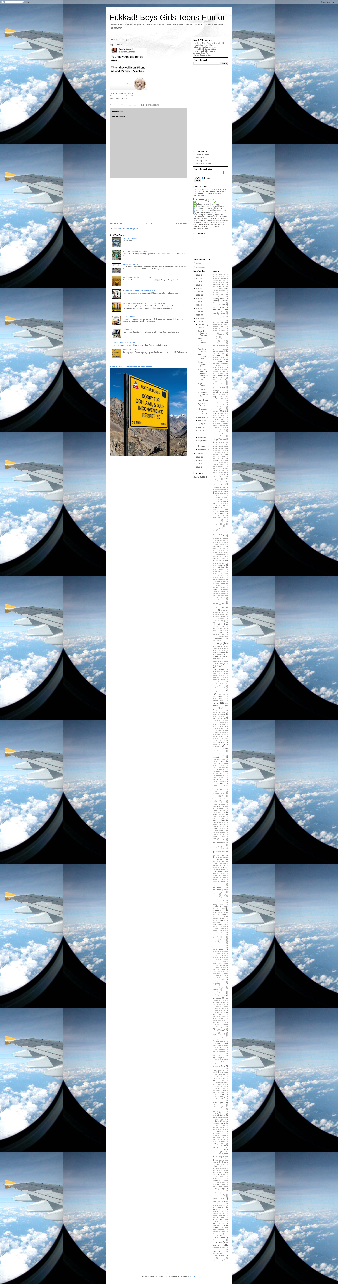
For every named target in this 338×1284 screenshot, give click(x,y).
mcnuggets (216, 847)
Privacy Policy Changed (202, 340)
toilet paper (224, 1158)
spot (223, 1080)
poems (222, 969)
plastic (220, 963)
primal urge (224, 986)
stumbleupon (220, 1100)
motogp (220, 892)
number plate (217, 930)
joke (216, 800)
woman (217, 1242)
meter (214, 861)
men (226, 851)
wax (224, 1213)
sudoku (225, 1107)
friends (215, 636)
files (214, 622)
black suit (217, 384)
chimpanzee (216, 479)
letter (214, 818)
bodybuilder (216, 402)
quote (226, 996)
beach (220, 361)
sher (226, 1047)
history (226, 738)
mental (217, 857)
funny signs (216, 665)
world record (217, 1254)
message (225, 857)
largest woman (218, 814)
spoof (223, 1078)
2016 (198, 308)
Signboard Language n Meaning (135, 251)
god (223, 714)
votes (214, 1205)
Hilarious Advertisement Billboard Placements (140, 290)
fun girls (216, 641)
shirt (214, 1051)
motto (217, 896)
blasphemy (216, 388)
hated (226, 730)
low (224, 834)
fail (219, 595)
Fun (224, 638)
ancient (215, 316)
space (222, 1076)
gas (214, 683)
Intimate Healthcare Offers (203, 45)
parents (223, 943)
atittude (217, 339)
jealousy (223, 796)
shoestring (222, 1051)
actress (215, 282)
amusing (225, 305)
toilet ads (223, 1144)
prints (216, 988)
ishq (221, 793)
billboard (217, 378)
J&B (226, 793)
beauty (215, 367)
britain (221, 417)
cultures (223, 521)
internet (220, 783)
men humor (218, 853)
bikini (226, 376)
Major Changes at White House (203, 386)
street (222, 1092)
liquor (223, 820)
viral (222, 1199)
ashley (215, 333)
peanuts (215, 947)
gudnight (215, 724)
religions (217, 1006)
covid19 (216, 507)
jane (216, 796)
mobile (225, 867)
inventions (220, 789)
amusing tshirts (218, 312)
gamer (224, 677)
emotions (215, 587)
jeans (214, 798)
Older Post (181, 223)
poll (216, 977)
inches (215, 761)
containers (216, 495)
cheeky (215, 472)
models (215, 875)
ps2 (214, 994)
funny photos (217, 654)
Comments (201, 268)
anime (217, 320)
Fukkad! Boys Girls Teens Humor (167, 17)
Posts (199, 264)
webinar (215, 1215)
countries (223, 503)
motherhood (216, 885)
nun (224, 930)
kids (214, 806)
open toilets (216, 937)
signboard (216, 1058)
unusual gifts (220, 1182)
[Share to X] (152, 105)
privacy (223, 988)
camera (215, 438)
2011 (198, 292)
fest (227, 618)
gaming (215, 681)
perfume (217, 953)
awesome (222, 343)
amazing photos (219, 299)
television (220, 1131)
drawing (215, 558)
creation (215, 515)
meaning (225, 847)
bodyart (220, 400)
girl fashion (217, 696)
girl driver (222, 694)
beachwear (216, 363)
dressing (215, 563)
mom (223, 879)
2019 (198, 315)
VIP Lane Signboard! (130, 238)
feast (216, 612)
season (215, 1033)
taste (217, 1121)
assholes (215, 337)
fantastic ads (218, 602)
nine (224, 924)
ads (220, 286)
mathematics (216, 845)
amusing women (219, 314)
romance (220, 1014)
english (215, 589)
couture (215, 505)
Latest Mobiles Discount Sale (204, 47)
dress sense (218, 560)
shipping (223, 1049)
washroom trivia (218, 1211)
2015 (198, 305)
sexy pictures (220, 1041)
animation (225, 318)
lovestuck (215, 834)
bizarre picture (220, 382)
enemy (223, 587)
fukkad (217, 638)
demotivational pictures (220, 538)
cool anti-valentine (220, 499)
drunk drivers (218, 569)
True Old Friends (129, 317)
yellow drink (222, 1258)
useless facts (218, 1190)
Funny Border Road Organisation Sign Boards (131, 367)
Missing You (216, 867)
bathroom (216, 355)
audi (216, 341)
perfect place (224, 951)
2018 (198, 312)
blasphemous (217, 386)
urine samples (223, 1186)
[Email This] (147, 105)
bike (219, 375)
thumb (214, 1141)
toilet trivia (220, 1164)
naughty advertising (220, 909)
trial (220, 1172)
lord (220, 830)
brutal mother (217, 423)
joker (223, 800)
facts (214, 595)
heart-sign (216, 734)
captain (223, 438)
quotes (218, 998)
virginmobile (216, 1201)
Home (149, 223)
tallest (226, 1117)
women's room (218, 1249)
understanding (217, 1178)
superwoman (216, 1111)
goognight (222, 716)
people (221, 949)
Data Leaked (202, 346)
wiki (227, 1235)
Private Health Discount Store (204, 49)
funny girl (223, 648)
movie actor (216, 898)
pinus (214, 963)
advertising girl (217, 294)
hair (222, 728)
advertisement (222, 288)
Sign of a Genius (201, 405)
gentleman (220, 686)
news (223, 920)
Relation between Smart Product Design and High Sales (144, 303)
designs (223, 540)
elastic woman (223, 579)
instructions (217, 779)
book (223, 407)
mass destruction (219, 843)
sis (220, 1060)
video (215, 1199)
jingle (220, 798)
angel (223, 316)
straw (214, 1092)
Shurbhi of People (202, 155)
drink (223, 563)
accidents (224, 278)
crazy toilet (224, 511)
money (223, 881)
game (223, 675)
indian (214, 763)
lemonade (222, 816)
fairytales (217, 598)
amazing (223, 296)
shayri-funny (218, 1047)
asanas (223, 330)
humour (215, 753)
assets (222, 334)
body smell (224, 398)
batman (225, 359)
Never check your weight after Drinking (137, 277)
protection (222, 992)
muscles (225, 898)
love (226, 830)
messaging (220, 859)
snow (223, 1068)
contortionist (216, 497)
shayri (226, 1045)
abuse (223, 276)
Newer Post (116, 223)
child (223, 475)
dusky (226, 573)
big (213, 373)
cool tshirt (216, 501)
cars (222, 458)
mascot (215, 840)
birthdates (216, 380)
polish (226, 973)
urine (214, 1186)
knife (226, 806)
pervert (226, 953)
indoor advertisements (220, 767)
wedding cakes (218, 1217)
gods (214, 716)
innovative (216, 771)
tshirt (217, 1174)
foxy (214, 628)
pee (214, 949)
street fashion (218, 1095)
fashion (215, 604)
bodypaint (216, 405)
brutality (217, 427)
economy (223, 575)
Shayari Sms (217, 1045)
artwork (215, 330)
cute (226, 526)
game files (216, 677)
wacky (221, 1205)
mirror (223, 865)
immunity (216, 757)
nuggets (223, 928)
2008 (198, 282)
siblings (215, 1055)
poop (223, 977)
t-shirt (222, 1115)
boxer (223, 409)
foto (223, 626)
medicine (218, 851)
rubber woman (218, 1018)
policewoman (216, 973)
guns (214, 726)
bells (216, 371)
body (214, 397)
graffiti (225, 718)
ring (227, 1010)
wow (226, 1254)
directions (215, 542)
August (201, 437)
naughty (215, 906)
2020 (198, 318)
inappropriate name (219, 759)
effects (215, 579)
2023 (198, 457)
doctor (214, 550)
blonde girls (218, 392)
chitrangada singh (222, 481)
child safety (218, 476)
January (201, 325)
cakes (226, 434)
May (200, 427)
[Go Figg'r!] (206, 204)
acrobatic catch (220, 280)
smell (216, 1066)
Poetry (215, 971)
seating (223, 1033)
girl (226, 690)
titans (223, 1141)
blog (223, 388)
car (214, 440)
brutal (223, 421)
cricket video (216, 520)
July (200, 434)
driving (215, 567)
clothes (223, 489)
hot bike (215, 744)
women (216, 1245)
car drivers (223, 440)
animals (215, 318)
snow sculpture (218, 1070)
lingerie (215, 820)
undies (226, 1180)
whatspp (215, 1231)
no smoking (224, 926)
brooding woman (220, 419)
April (200, 424)
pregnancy (216, 984)
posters (222, 979)
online (223, 934)
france (220, 628)
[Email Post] (142, 105)
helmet (215, 736)
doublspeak (224, 552)
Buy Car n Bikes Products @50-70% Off (208, 43)
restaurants (218, 1010)
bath (226, 351)
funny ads (216, 646)
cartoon (215, 460)
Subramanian (217, 1107)
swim (214, 1115)
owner (224, 937)
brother (215, 421)
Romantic (215, 1016)
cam (224, 436)
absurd (215, 276)
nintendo (215, 926)
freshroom (216, 634)
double (215, 552)
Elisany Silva (220, 585)
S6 (222, 1022)
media (225, 849)
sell (224, 1035)
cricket (214, 517)
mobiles (222, 873)
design (217, 540)
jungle (223, 804)
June (200, 431)
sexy (226, 1039)
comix (224, 493)
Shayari (216, 1043)
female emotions (218, 618)
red (227, 1004)
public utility (216, 996)
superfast (220, 1109)
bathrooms (216, 359)
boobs (217, 407)
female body (224, 614)
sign (223, 1055)
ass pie (215, 334)
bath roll (220, 353)
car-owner (216, 454)
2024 (198, 460)
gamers (215, 679)
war (227, 1205)
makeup (215, 836)
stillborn (217, 1088)
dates (220, 534)
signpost (225, 1058)
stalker (220, 1084)
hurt (221, 753)
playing (217, 967)
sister (226, 1060)
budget (225, 427)
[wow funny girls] (219, 210)
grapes (217, 720)
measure (217, 849)
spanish (215, 1078)
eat (216, 575)
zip (227, 1260)
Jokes (215, 802)
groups (223, 722)
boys (222, 411)
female (215, 614)
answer (223, 320)
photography (219, 959)
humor (225, 749)
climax (217, 489)
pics (226, 959)
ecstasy (222, 577)
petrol (216, 955)
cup (224, 524)
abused (215, 278)
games (223, 679)
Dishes (217, 544)
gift (227, 688)
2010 (198, 288)
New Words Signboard (131, 264)
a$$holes (222, 274)
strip (219, 1098)
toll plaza (223, 1168)
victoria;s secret (218, 1197)
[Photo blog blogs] (202, 210)
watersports (216, 1213)
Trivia (226, 1172)
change (215, 468)
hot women (217, 747)
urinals (223, 1184)
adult (226, 286)
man (214, 839)
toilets (215, 1166)
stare (226, 1084)
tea (223, 1123)
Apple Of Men (203, 400)
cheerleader (224, 472)
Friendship (224, 636)
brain (214, 413)
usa (216, 1189)
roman (225, 1012)
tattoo (217, 1123)
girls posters (220, 710)
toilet (214, 1144)
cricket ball (222, 517)
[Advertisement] (148, 199)
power (222, 982)
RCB (214, 1004)
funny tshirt (216, 671)
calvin (217, 436)
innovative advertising (219, 775)
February (202, 417)
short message (218, 1053)
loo (216, 830)
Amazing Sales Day (201, 53)
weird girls (216, 1225)
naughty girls (216, 912)
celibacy (223, 462)
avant (214, 343)
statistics (217, 1086)
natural (223, 902)
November (202, 446)
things (214, 1139)
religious (225, 1006)
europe (223, 591)
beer (226, 369)
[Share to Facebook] (154, 105)
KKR (220, 806)
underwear (216, 1180)
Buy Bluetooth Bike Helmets (204, 51)
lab (224, 810)
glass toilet (216, 714)
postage (215, 979)
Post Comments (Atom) (129, 229)
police (223, 971)
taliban (220, 1117)
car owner (219, 442)
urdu (214, 1184)
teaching (215, 1125)
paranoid (222, 941)
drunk (223, 567)
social (215, 1072)
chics (216, 475)
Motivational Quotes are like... (203, 395)
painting (222, 939)
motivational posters (220, 890)
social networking (220, 1074)
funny (218, 643)
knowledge (216, 810)
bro (227, 417)
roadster (217, 1012)
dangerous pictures (221, 532)
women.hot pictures (219, 1247)
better (223, 371)
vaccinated (216, 1193)
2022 (198, 454)
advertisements (220, 290)
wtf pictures (219, 1256)
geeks (226, 683)
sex (220, 1039)
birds (224, 378)
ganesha (223, 681)
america (215, 305)
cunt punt (216, 524)
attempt (225, 339)
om (213, 932)
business (215, 431)
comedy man (217, 491)
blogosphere (216, 390)
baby (214, 345)
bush (223, 430)
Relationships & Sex (203, 163)
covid (223, 505)
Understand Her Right (131, 350)
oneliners (222, 932)
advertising (216, 292)
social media (224, 1072)
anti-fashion (218, 322)
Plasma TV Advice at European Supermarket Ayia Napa (203, 374)
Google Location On (202, 364)
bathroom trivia (218, 357)
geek (219, 683)
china (226, 479)
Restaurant (224, 1008)
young (221, 1260)
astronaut (225, 337)
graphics (225, 720)
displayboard (217, 546)
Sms (223, 1066)
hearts (224, 734)
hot (214, 742)
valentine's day (220, 1195)
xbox (214, 1258)
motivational (217, 888)
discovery (225, 542)
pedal (223, 947)
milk (227, 861)
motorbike (216, 894)
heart (224, 732)
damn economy (223, 530)
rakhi (224, 1002)
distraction (216, 548)
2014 (198, 302)
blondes (215, 394)
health (217, 732)
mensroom (224, 855)
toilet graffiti (223, 1154)
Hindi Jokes (216, 738)
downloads (216, 556)
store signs (216, 1090)
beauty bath (224, 367)
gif (222, 688)
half (227, 728)
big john (220, 373)
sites (226, 1062)
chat (223, 470)
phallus (223, 955)
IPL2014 (215, 793)
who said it (217, 1234)
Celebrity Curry (201, 161)
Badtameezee (223, 345)
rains (224, 1000)
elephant (217, 581)
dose (222, 550)
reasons (220, 1004)
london (215, 828)
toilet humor (218, 1156)
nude (216, 928)
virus (226, 1201)
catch (216, 462)
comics (217, 493)
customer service (218, 526)
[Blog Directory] (220, 208)
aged (226, 294)
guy (220, 726)
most (223, 884)
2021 (198, 322)
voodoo (223, 1203)
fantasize (223, 599)
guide (223, 724)
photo (214, 957)
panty (214, 941)
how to (217, 748)
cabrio (223, 431)
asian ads (222, 333)
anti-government (217, 324)
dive (224, 548)
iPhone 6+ (201, 328)
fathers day (224, 610)
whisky (223, 1231)
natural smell (218, 904)
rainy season (216, 1002)
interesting (224, 781)
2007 (198, 278)
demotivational (218, 536)
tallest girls (218, 1119)
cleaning (225, 487)
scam (214, 1031)
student (225, 1098)
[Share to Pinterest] (157, 105)
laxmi (214, 816)
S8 (227, 1022)
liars (223, 818)
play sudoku (224, 965)
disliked (223, 544)
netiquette (216, 920)
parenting (215, 943)
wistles (215, 1240)
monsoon (215, 884)
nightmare (216, 924)
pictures (217, 961)
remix (216, 1008)
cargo (214, 458)
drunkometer (216, 573)
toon (214, 1170)
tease (223, 1125)
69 (213, 274)
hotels (226, 747)
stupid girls (218, 1103)
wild (216, 1238)
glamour (215, 712)
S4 (218, 1022)
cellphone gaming (219, 464)
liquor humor (217, 822)
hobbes (217, 740)
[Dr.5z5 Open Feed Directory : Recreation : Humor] (209, 206)
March (201, 421)
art (223, 329)
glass (223, 712)
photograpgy (224, 957)
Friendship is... (128, 330)
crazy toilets (220, 513)
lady (223, 812)
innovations (220, 769)
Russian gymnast (218, 1020)
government (216, 718)
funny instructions (219, 650)
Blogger (192, 1276)
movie (223, 896)
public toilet (221, 994)
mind (216, 863)
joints (226, 798)
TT (213, 1176)
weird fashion (218, 1223)
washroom (216, 1209)
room (223, 1016)
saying (223, 1029)
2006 (198, 275)
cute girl (218, 528)
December (202, 449)
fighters (223, 620)
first (220, 622)
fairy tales (225, 595)
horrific (224, 740)
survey (223, 1113)
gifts (217, 691)
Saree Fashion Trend (202, 357)
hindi (222, 736)
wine (223, 1238)
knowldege (220, 808)
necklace (222, 918)
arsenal (215, 328)
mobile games (220, 869)
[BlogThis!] (149, 105)
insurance (216, 781)
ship (216, 1049)
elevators (225, 583)
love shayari (220, 832)
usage (223, 1189)
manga (222, 839)
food (223, 624)
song (214, 1076)
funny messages (219, 652)
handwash (218, 730)
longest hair (224, 828)
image (223, 755)
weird (215, 1219)
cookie (226, 497)
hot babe (221, 742)
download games (220, 554)
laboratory (216, 812)
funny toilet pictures (220, 668)
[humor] (217, 202)
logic (223, 826)
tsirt (224, 1174)
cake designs (217, 434)
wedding (223, 1215)
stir (224, 1088)
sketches (217, 1064)
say (224, 1026)
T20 (214, 1117)
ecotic (214, 577)
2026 (198, 467)
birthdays (225, 380)
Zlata (216, 1262)
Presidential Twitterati (202, 350)
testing (224, 1135)
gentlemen (216, 688)
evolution (215, 593)
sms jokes (216, 1068)
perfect (215, 951)
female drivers (220, 616)
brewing (222, 415)
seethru (215, 1035)
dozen (224, 556)
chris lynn (220, 483)
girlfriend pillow (218, 700)
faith (224, 598)
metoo (221, 861)
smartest (225, 1064)
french (220, 632)
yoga (214, 1260)
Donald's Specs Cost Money (124, 343)
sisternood (218, 1062)
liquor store (222, 824)
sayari (215, 1029)
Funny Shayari (220, 663)
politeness (218, 975)
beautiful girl (220, 365)
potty (214, 982)
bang (216, 347)
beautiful (225, 363)
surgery (215, 1113)
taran (226, 1119)
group (216, 722)
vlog (216, 1203)
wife (220, 1235)
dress (223, 558)
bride (214, 417)
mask (223, 840)
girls (215, 702)
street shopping (219, 1097)
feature (223, 612)
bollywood (225, 405)
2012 (198, 295)
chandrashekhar (217, 466)
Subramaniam (217, 1105)
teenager (225, 1129)
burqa (217, 430)
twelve (222, 1176)
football (215, 626)
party (214, 945)
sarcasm (225, 1024)
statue (226, 1086)
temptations (216, 1133)
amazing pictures (220, 301)
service (215, 1037)
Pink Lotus (200, 158)
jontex (223, 802)
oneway (215, 934)
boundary (215, 409)
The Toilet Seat (218, 1137)
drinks (222, 565)
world (223, 1251)
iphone (223, 792)
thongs (223, 1139)
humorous (220, 751)
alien (216, 296)
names (215, 902)
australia (223, 341)
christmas (215, 485)
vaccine (225, 1193)
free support (224, 630)
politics (226, 975)
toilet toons (223, 1162)
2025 (198, 464)
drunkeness (216, 571)
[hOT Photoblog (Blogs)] (205, 212)
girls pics (224, 708)
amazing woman (220, 303)
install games (218, 777)
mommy (215, 881)
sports (215, 1080)
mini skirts (223, 863)
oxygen (215, 939)
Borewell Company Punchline (202, 333)
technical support (218, 1127)
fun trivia (225, 641)
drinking (215, 565)
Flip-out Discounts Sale (202, 55)
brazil (214, 415)
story (224, 1090)
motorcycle (224, 894)
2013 (198, 298)
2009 (198, 285)
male (223, 836)
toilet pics (218, 1160)
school (222, 1031)
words (215, 1252)
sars (217, 1027)
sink (216, 1060)
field (216, 620)
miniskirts (215, 865)
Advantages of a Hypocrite (202, 411)
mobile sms (217, 871)
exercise (223, 593)
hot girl (222, 745)
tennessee (216, 1135)
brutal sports (224, 425)
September (202, 441)
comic (226, 491)
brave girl (223, 413)
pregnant (215, 986)
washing (220, 1207)
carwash (225, 460)
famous (215, 599)
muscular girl (220, 900)
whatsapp (222, 1229)
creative (223, 515)
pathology (222, 945)
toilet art (216, 1145)
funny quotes (224, 661)
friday (223, 634)
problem (216, 990)
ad (221, 282)
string (214, 1098)
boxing (215, 411)
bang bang (224, 347)
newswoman (216, 922)
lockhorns (215, 826)
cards (223, 456)
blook (223, 394)
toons (220, 1170)
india (222, 761)
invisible (215, 792)
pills (224, 961)
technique (216, 1129)
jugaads (215, 804)
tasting (225, 1121)
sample (217, 1024)
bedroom (218, 369)
